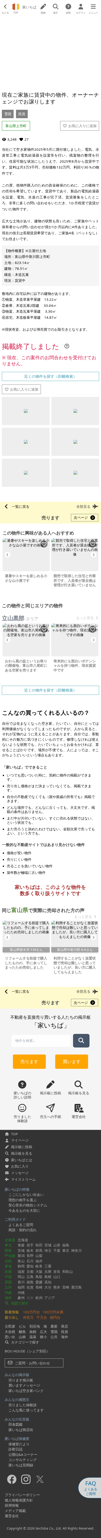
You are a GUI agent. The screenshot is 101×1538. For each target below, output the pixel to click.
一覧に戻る (20, 506)
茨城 (21, 1250)
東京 (65, 1250)
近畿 (8, 1271)
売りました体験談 (22, 1405)
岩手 (30, 1245)
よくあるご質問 (20, 1224)
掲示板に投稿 (21, 1146)
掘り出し (12, 1317)
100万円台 (31, 1312)
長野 (30, 1255)
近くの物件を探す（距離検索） (50, 376)
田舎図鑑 (15, 1424)
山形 (56, 1245)
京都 (30, 1271)
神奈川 (76, 1250)
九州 (8, 1287)
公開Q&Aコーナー (22, 1454)
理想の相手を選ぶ (22, 1199)
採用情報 (12, 1505)
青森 (21, 1245)
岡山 (21, 1276)
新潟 (21, 1255)
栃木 (30, 1250)
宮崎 (65, 1287)
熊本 (56, 1287)
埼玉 (47, 1250)
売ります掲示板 (20, 1380)
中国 (8, 1276)
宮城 (47, 1245)
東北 (8, 1245)
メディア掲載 (15, 1510)
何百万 (28, 1317)
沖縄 (8, 1292)
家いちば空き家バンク (26, 1390)
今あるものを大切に (24, 1210)
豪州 (21, 1297)
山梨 (39, 1255)
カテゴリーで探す (24, 1342)
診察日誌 (15, 1449)
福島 (65, 1245)
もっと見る (85, 617)
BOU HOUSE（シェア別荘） (27, 1351)
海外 (8, 1297)
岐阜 (39, 1266)
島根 (47, 1276)
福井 (39, 1261)
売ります (29, 1061)
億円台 (55, 1317)
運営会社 (12, 1515)
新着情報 (12, 1312)
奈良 (56, 1271)
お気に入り (20, 1166)
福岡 (21, 1287)
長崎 (39, 1287)
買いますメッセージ (24, 1385)
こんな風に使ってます (26, 1410)
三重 (47, 1266)
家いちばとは (21, 1159)
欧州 (39, 1297)
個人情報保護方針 (19, 1500)
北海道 (10, 1240)
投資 (21, 113)
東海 (8, 1266)
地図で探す (19, 1303)
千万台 (41, 1317)
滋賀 (21, 1271)
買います (72, 1061)
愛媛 (39, 1282)
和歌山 (67, 1271)
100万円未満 (53, 1312)
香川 (21, 1282)
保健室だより (19, 1444)
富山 (21, 1261)
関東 (8, 1250)
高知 (47, 1282)
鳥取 (39, 1276)
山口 (56, 1276)
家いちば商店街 (20, 1429)
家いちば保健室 (17, 1438)
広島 (30, 1276)
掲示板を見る (21, 1153)
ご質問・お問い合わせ (32, 1363)
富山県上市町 (16, 125)
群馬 (39, 1250)
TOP (14, 1134)
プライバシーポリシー (22, 1494)
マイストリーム (23, 1179)
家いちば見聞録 (20, 1465)
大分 (47, 1287)
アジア (49, 1297)
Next (93, 554)
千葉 (56, 1250)
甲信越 (10, 1255)
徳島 (30, 1282)
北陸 (8, 1261)
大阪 (39, 1271)
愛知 (30, 1266)
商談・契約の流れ (22, 1229)
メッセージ (20, 1172)
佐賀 (30, 1287)
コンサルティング (22, 1459)
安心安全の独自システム (27, 1205)
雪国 (7, 113)
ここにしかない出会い (26, 1194)
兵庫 (47, 1271)
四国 (8, 1282)
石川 (30, 1261)
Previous (7, 554)
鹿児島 (76, 1287)
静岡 (21, 1266)
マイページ (20, 1140)
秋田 (39, 1245)
